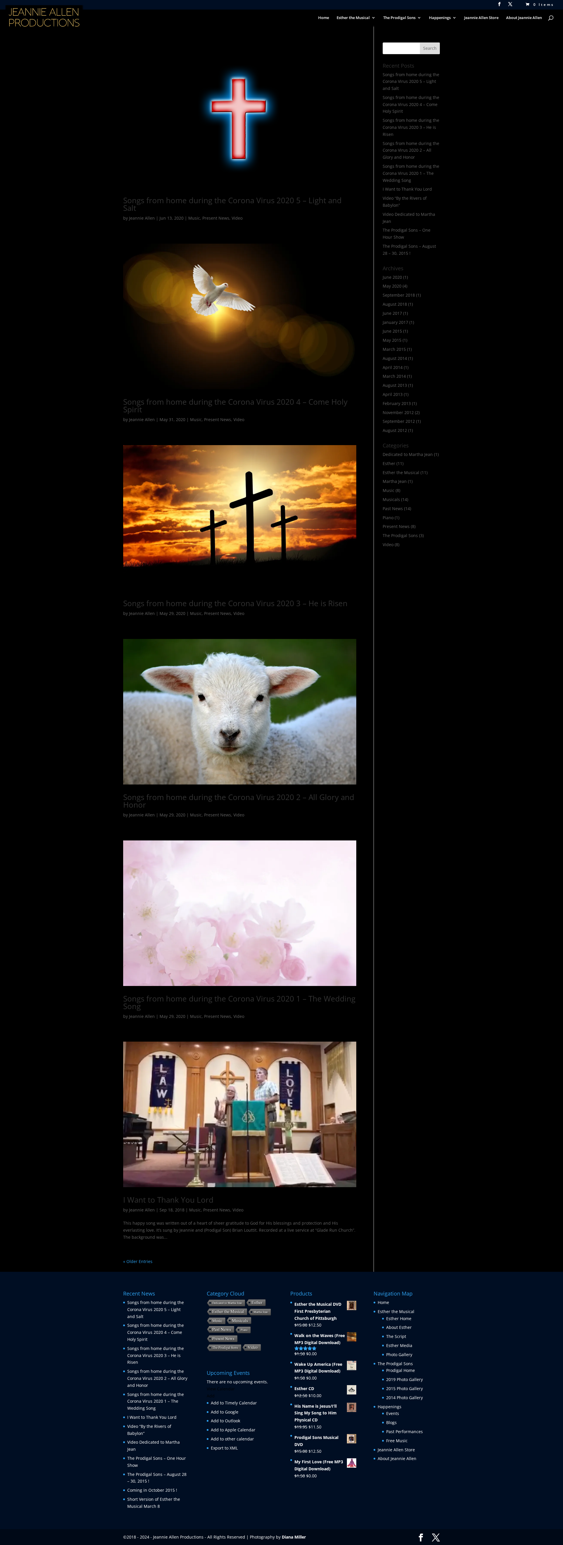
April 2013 (393, 394)
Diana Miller (294, 1537)
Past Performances (404, 1431)
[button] (211, 1396)
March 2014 (394, 376)
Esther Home (398, 1318)
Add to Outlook (225, 1420)
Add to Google (224, 1412)
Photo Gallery (399, 1354)
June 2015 (392, 331)
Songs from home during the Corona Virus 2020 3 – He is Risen (235, 603)
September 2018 (399, 295)
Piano (388, 517)
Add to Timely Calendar (234, 1403)
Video (237, 218)
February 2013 (397, 403)
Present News (215, 218)
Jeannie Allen (142, 218)
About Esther (399, 1327)
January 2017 (395, 322)
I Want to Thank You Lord (168, 1199)
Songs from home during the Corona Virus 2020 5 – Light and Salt (232, 204)
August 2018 (395, 304)
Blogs (391, 1422)
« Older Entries (137, 1261)
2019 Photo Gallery (404, 1379)
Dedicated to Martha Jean (408, 454)
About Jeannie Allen (524, 18)
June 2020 (392, 277)
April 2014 (393, 367)
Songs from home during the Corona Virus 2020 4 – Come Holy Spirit (235, 405)
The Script (396, 1336)
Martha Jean (395, 481)
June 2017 (392, 313)
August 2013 (395, 385)
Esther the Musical (401, 472)
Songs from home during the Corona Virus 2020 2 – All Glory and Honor (238, 801)
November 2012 (398, 412)
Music (194, 218)
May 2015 (392, 340)
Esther (389, 463)
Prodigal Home (400, 1370)
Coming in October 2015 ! (152, 1490)
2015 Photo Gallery (404, 1388)
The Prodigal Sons (400, 535)
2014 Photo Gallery (404, 1397)
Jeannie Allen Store (481, 18)
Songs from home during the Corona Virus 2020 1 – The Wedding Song (239, 1002)
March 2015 (394, 349)
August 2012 (395, 430)
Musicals (391, 499)
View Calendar (221, 1389)
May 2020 (392, 286)
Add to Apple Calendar (233, 1430)
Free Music (397, 1440)
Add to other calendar (232, 1439)
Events (392, 1413)
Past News (393, 508)
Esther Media (399, 1345)
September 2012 (399, 421)
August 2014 (395, 358)
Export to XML (224, 1448)
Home (323, 18)
